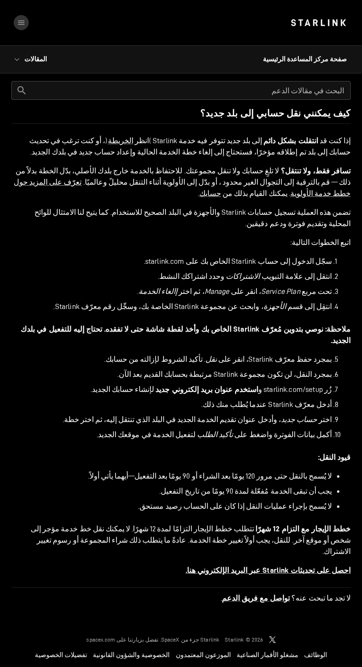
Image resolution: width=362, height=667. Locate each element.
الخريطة (120, 141)
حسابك (210, 193)
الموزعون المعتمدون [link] (203, 655)
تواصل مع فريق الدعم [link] (256, 598)
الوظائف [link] (315, 655)
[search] (21, 90)
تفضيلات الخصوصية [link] (61, 655)
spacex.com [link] (100, 639)
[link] (318, 22)
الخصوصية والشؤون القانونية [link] (131, 655)
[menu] (21, 22)
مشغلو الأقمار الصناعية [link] (267, 655)
